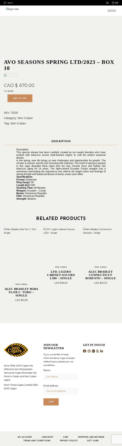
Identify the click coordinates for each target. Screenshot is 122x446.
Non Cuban (25, 118)
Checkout (48, 437)
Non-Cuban (18, 123)
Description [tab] (61, 141)
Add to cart (20, 98)
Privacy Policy (69, 441)
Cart (66, 437)
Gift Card (93, 441)
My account (25, 437)
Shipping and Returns (91, 437)
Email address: (50, 385)
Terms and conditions (36, 441)
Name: (46, 370)
